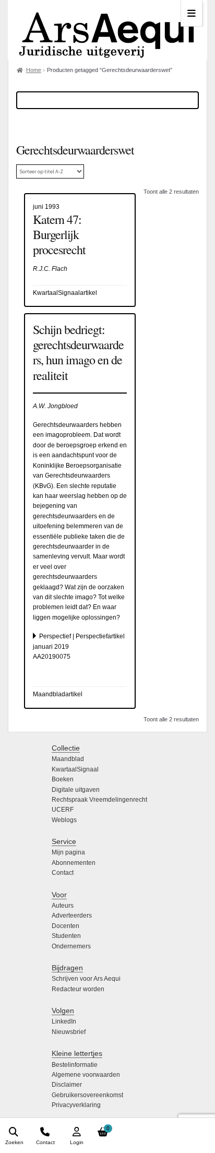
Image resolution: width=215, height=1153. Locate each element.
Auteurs (63, 905)
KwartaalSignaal (75, 769)
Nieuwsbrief (69, 1032)
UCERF (63, 809)
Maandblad (68, 759)
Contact (63, 872)
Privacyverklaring (76, 1105)
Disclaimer (67, 1084)
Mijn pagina (68, 852)
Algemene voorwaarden (86, 1074)
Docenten (65, 926)
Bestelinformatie (75, 1064)
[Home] (107, 30)
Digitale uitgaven (76, 789)
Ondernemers (71, 946)
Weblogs (64, 820)
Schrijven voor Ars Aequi (86, 978)
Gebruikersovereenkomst (87, 1095)
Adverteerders (72, 915)
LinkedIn (64, 1021)
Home (33, 70)
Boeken (63, 779)
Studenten (66, 936)
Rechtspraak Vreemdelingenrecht (99, 799)
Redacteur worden (78, 989)
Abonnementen (73, 862)
